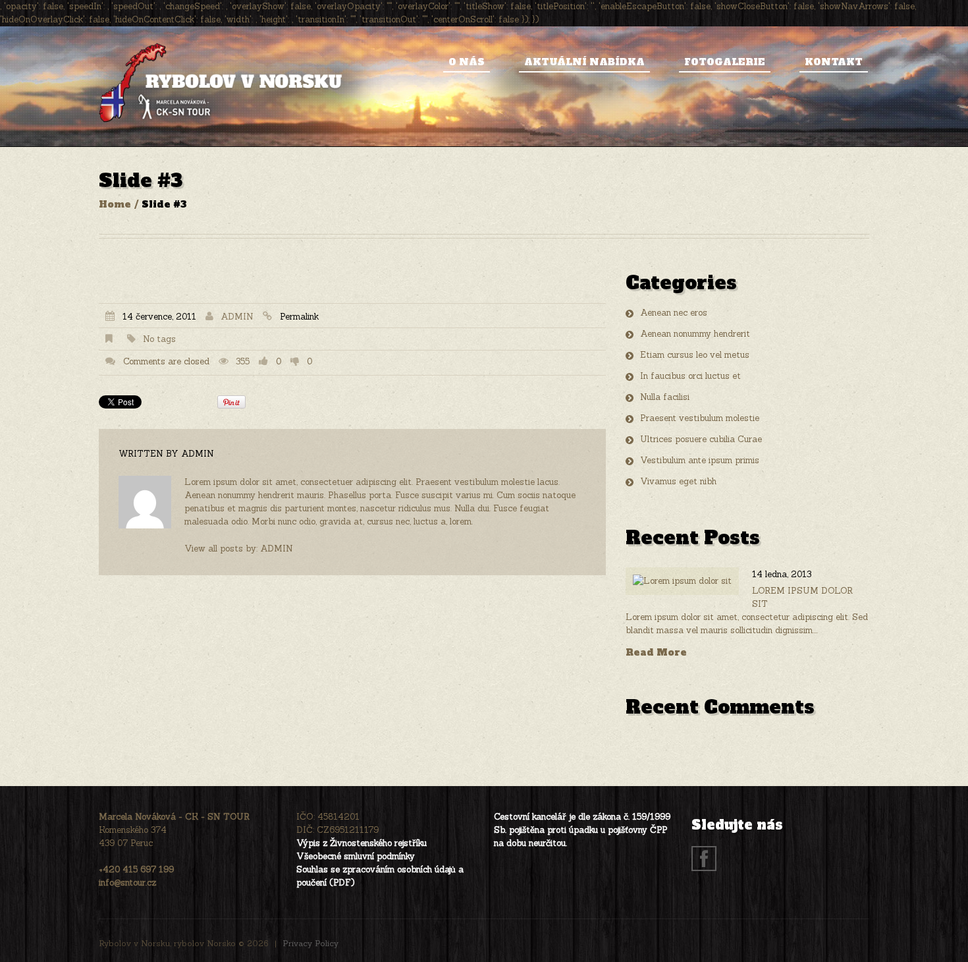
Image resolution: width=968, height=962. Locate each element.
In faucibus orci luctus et (690, 376)
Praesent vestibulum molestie (699, 418)
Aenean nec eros (673, 312)
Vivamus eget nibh (678, 481)
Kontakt (834, 62)
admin (237, 316)
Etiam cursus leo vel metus (694, 354)
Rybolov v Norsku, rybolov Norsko (167, 943)
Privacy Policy (310, 943)
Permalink (299, 316)
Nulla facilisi (664, 397)
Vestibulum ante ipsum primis (699, 460)
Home (115, 204)
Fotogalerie (724, 62)
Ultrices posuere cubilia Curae (701, 439)
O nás (466, 62)
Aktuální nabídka (584, 62)
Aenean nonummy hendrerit (695, 333)
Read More (656, 652)
